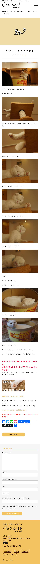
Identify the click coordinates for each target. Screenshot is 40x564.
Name (4, 472)
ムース (24, 55)
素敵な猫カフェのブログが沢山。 (13, 396)
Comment (6, 453)
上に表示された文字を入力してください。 (16, 498)
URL (3, 486)
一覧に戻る (13, 434)
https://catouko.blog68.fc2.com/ (14, 410)
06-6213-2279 (14, 546)
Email (4, 479)
